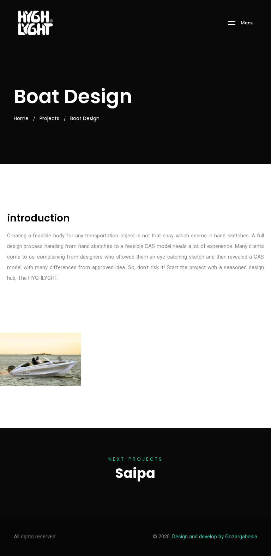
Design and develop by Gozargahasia (214, 536)
